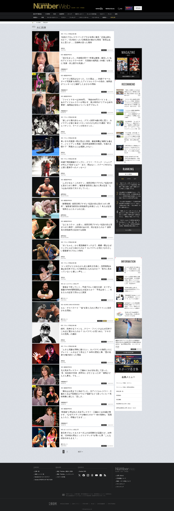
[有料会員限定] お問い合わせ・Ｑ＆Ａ (126, 408)
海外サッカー (78, 14)
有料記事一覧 (119, 391)
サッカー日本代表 (91, 14)
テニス (109, 14)
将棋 (42, 17)
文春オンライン (76, 503)
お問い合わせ (120, 475)
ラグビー (63, 17)
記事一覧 (37, 471)
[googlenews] (100, 475)
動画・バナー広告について (124, 481)
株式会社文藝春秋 (64, 503)
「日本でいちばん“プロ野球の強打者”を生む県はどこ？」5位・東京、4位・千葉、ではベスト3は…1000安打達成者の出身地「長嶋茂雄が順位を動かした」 (129, 223)
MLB (54, 14)
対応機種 (118, 399)
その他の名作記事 (128, 352)
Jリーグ (70, 14)
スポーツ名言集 (61, 477)
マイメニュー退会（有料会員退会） (125, 387)
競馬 (116, 14)
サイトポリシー (121, 484)
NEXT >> (80, 451)
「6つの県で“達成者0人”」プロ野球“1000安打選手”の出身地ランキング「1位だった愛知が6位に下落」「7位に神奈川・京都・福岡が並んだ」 (130, 204)
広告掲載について (121, 478)
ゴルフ (101, 14)
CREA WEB (85, 503)
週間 (135, 178)
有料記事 (113, 17)
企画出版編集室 (101, 503)
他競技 (104, 17)
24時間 (129, 178)
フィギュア (72, 17)
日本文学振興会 (111, 503)
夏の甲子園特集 (37, 14)
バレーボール (95, 17)
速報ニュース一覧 (39, 474)
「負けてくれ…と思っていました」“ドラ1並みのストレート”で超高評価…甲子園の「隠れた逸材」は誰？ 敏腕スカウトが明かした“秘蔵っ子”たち (129, 185)
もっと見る (128, 230)
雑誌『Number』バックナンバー (65, 474)
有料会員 (138, 8)
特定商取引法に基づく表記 (123, 403)
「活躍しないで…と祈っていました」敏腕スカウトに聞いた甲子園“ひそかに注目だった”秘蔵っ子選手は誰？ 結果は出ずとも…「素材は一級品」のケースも (129, 213)
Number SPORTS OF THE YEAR (43, 479)
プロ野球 (47, 14)
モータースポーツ (52, 17)
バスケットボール (83, 17)
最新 (122, 178)
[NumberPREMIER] (129, 8)
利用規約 (118, 395)
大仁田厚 (38, 22)
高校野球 (61, 14)
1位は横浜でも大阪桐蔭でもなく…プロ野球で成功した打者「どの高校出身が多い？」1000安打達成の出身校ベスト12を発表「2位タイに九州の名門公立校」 (130, 195)
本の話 (92, 503)
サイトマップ (120, 486)
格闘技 (35, 17)
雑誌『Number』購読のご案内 (65, 471)
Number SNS (82, 471)
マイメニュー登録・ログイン (124, 383)
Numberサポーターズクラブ (42, 477)
